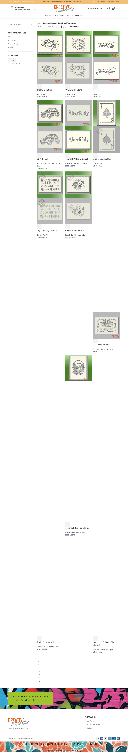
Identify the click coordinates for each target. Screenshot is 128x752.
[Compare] (48, 86)
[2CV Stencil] (50, 113)
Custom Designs (13, 44)
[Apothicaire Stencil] (106, 241)
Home (39, 23)
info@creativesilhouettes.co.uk (25, 10)
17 (39, 678)
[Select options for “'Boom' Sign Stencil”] (39, 86)
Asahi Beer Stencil (45, 642)
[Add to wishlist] (53, 86)
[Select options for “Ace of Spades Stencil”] (95, 155)
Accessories (12, 40)
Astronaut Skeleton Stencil (77, 528)
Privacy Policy (89, 721)
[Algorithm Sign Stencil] (50, 184)
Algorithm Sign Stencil (47, 230)
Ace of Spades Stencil (103, 159)
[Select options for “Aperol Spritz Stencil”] (67, 226)
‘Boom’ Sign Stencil (45, 90)
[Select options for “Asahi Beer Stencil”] (39, 638)
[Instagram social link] (94, 2)
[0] (106, 44)
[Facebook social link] (92, 2)
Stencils (10, 47)
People (82, 532)
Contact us (88, 728)
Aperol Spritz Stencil (74, 230)
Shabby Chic (104, 349)
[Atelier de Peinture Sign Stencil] (106, 425)
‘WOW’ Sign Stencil (74, 90)
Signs (45, 94)
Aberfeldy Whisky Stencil (76, 159)
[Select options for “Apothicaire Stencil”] (95, 341)
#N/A (10, 37)
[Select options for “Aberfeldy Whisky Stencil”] (67, 155)
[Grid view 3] (61, 26)
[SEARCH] (32, 24)
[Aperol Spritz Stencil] (78, 184)
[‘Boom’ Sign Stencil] (50, 44)
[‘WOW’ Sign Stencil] (78, 44)
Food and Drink (81, 163)
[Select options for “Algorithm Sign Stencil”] (39, 226)
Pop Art (102, 163)
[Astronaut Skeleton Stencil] (78, 368)
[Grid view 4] (64, 26)
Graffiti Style (47, 163)
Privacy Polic (75, 751)
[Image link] (18, 722)
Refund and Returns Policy (93, 724)
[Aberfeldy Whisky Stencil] (78, 113)
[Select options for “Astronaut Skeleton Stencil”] (67, 524)
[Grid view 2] (58, 26)
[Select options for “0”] (95, 86)
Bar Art (73, 163)
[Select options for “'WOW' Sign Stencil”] (67, 86)
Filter (12, 60)
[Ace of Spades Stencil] (106, 113)
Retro (53, 163)
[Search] (104, 9)
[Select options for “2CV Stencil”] (39, 155)
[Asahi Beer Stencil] (50, 425)
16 (39, 674)
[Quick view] (44, 86)
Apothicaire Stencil (101, 344)
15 (39, 671)
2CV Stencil (42, 159)
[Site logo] (64, 8)
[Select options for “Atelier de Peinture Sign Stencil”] (95, 638)
